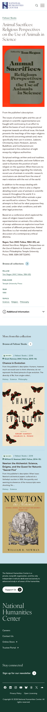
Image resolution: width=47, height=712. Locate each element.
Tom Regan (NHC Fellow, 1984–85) (16, 274)
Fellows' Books (9, 18)
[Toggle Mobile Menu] (42, 5)
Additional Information (18, 312)
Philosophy (24, 302)
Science (6, 302)
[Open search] (36, 5)
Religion (14, 302)
